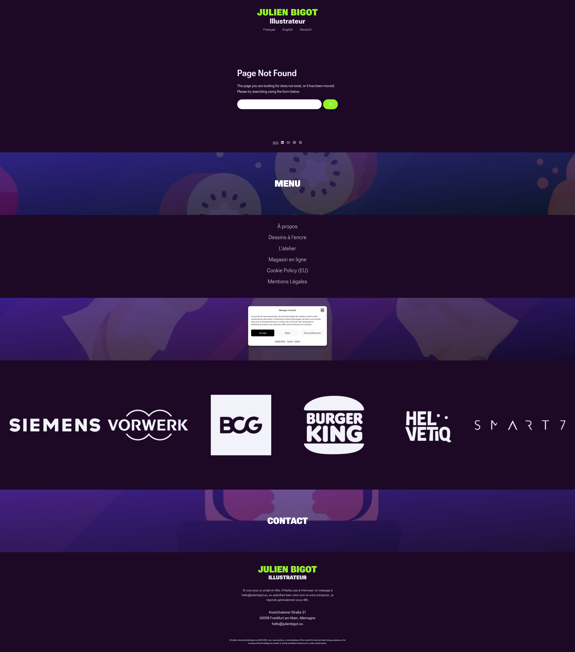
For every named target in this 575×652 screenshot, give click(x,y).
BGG (276, 143)
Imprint (290, 341)
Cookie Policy (280, 341)
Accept (262, 333)
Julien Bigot (287, 12)
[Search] (330, 104)
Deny (287, 333)
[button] (322, 310)
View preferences (312, 333)
